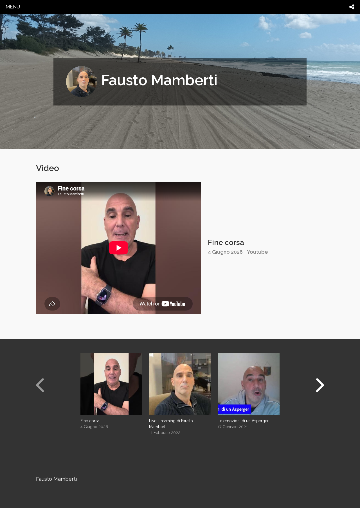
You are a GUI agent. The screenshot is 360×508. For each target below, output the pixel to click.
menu (13, 7)
